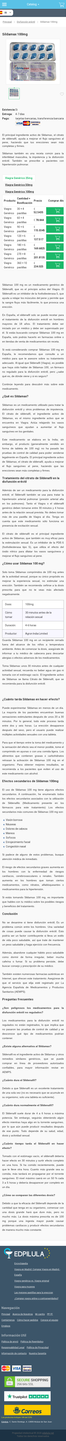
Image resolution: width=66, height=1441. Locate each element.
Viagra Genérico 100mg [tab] (19, 191)
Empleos (5, 1326)
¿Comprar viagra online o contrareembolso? (36, 1298)
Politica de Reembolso (32, 1341)
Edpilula (4, 1422)
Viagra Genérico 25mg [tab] (18, 178)
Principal (7, 22)
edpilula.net (48, 1433)
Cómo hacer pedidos (27, 1320)
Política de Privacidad (38, 1347)
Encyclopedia (21, 1263)
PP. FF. (50, 1314)
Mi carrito (40, 1314)
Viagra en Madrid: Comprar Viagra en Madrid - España (37, 1272)
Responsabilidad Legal (12, 1347)
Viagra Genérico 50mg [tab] (18, 184)
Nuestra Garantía (37, 1353)
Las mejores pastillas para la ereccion (33, 1292)
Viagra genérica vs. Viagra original (31, 1281)
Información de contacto (14, 1353)
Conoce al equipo (49, 1320)
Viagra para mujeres (24, 1286)
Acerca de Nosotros (22, 1314)
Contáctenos (8, 1320)
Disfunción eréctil (26, 22)
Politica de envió (9, 1341)
